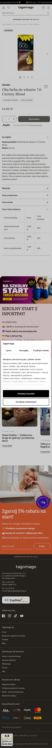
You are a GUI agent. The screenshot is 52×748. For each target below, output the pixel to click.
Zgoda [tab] (8, 350)
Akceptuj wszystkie (26, 394)
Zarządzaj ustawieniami (26, 402)
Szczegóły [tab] (23, 350)
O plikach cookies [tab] (41, 350)
